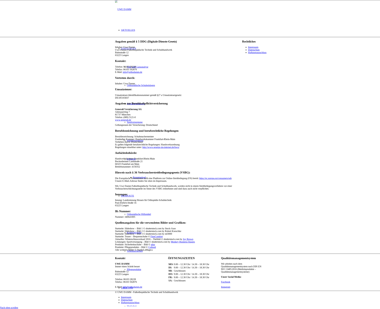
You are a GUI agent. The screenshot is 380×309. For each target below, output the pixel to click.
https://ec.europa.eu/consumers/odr (215, 178)
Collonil (152, 247)
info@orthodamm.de (132, 72)
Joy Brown (188, 239)
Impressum (253, 47)
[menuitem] (193, 30)
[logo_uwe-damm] (123, 9)
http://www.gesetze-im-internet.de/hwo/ (160, 147)
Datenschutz (254, 50)
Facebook (225, 282)
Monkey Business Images (183, 242)
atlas (153, 244)
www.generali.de (123, 120)
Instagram (225, 287)
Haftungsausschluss (257, 52)
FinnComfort (157, 236)
